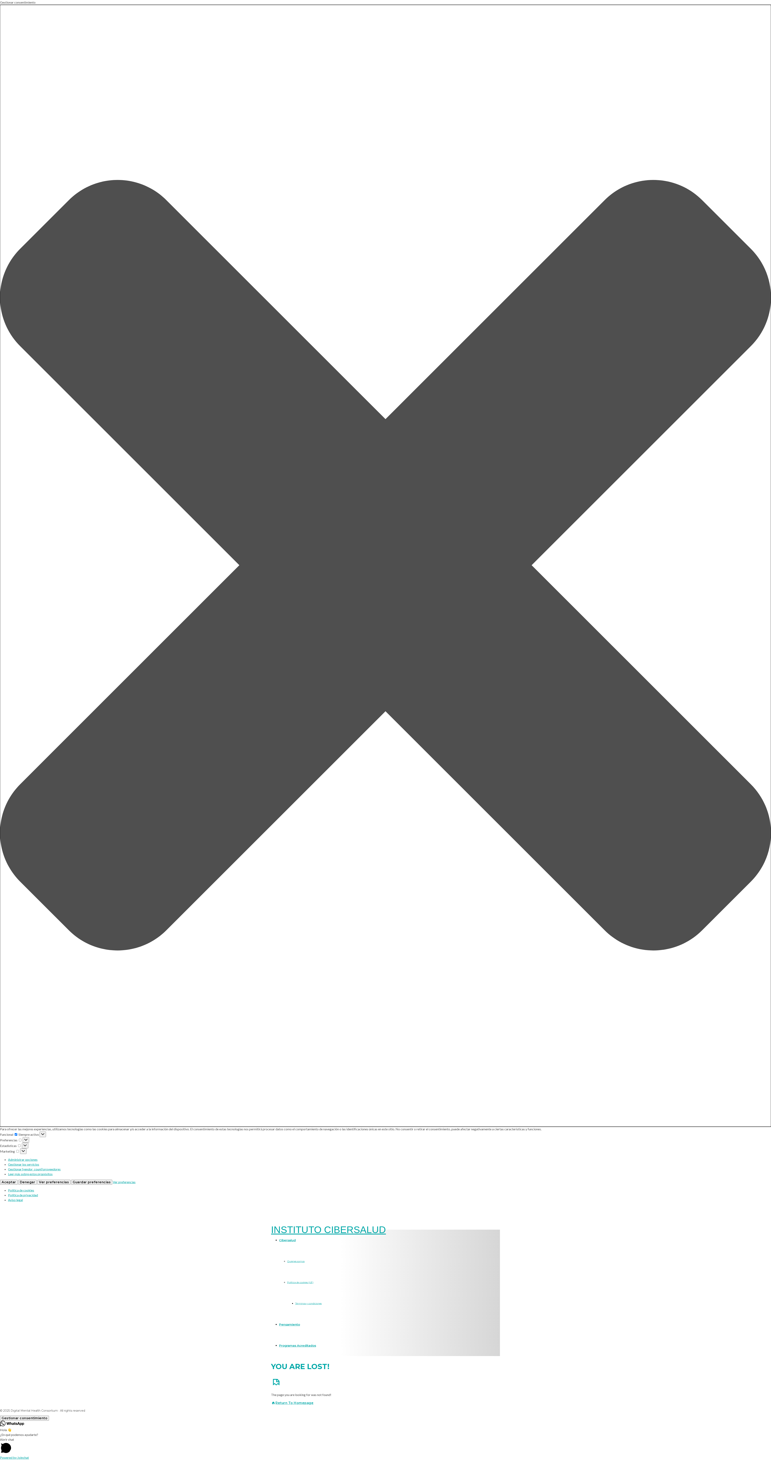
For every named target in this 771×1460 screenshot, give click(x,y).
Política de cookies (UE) (300, 1282)
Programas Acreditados (297, 1345)
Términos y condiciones (308, 1303)
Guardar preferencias (92, 1182)
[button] (385, 566)
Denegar (27, 1182)
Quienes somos (296, 1261)
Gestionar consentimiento (24, 1418)
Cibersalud (287, 1240)
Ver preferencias (54, 1182)
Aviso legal (15, 1200)
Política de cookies (21, 1190)
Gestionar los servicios (23, 1164)
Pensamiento (289, 1324)
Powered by (14, 1457)
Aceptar (9, 1182)
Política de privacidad (23, 1195)
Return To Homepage (294, 1403)
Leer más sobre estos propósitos (30, 1174)
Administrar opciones (23, 1159)
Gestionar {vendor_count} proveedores (34, 1169)
